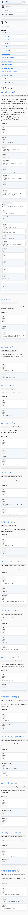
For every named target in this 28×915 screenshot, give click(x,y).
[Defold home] (2, 1)
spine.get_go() (5, 40)
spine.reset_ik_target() (7, 68)
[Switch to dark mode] (24, 1)
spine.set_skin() (6, 43)
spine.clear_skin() (6, 54)
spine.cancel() (5, 36)
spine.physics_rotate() (7, 82)
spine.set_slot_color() (7, 61)
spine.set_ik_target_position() (9, 71)
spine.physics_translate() (8, 78)
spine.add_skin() (6, 47)
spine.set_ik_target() (7, 75)
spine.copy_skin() (6, 50)
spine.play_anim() (6, 32)
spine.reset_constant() (7, 64)
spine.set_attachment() (8, 57)
